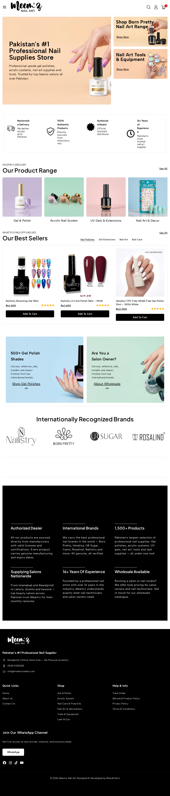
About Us (7, 698)
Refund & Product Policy (126, 698)
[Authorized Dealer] (91, 127)
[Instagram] (10, 763)
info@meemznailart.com (21, 671)
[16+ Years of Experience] (131, 134)
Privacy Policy (120, 703)
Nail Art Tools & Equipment (131, 57)
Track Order (119, 693)
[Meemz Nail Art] (26, 7)
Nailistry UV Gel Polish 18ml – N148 (82, 300)
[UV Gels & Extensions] (106, 197)
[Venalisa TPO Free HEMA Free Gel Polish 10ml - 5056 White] (140, 272)
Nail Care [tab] (137, 240)
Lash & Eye (63, 719)
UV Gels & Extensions (105, 220)
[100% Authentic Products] (51, 132)
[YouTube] (22, 763)
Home (5, 693)
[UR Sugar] (106, 436)
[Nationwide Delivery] (11, 129)
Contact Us (8, 703)
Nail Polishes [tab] (88, 240)
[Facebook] (4, 763)
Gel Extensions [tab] (107, 240)
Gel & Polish (22, 220)
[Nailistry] (21, 436)
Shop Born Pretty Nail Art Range (135, 24)
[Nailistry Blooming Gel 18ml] (30, 272)
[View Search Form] (149, 7)
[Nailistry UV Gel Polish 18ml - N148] (85, 272)
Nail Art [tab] (124, 240)
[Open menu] (4, 7)
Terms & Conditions (124, 709)
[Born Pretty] (64, 436)
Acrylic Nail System (64, 220)
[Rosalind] (149, 436)
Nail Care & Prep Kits (69, 703)
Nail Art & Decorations (69, 709)
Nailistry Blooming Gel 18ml (22, 300)
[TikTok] (16, 763)
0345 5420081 (15, 665)
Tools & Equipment (68, 714)
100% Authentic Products (63, 124)
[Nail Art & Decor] (148, 197)
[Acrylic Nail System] (64, 197)
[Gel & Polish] (22, 197)
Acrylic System (65, 698)
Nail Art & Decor (147, 220)
